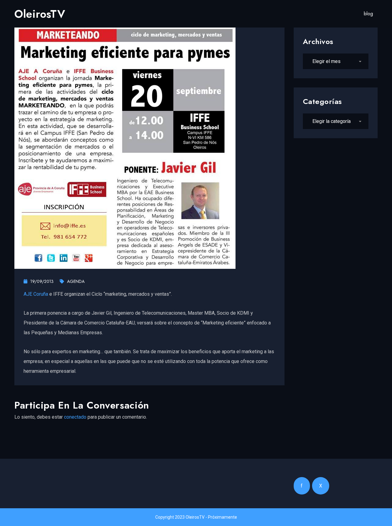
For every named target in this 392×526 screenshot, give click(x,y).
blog (368, 13)
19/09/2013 (42, 281)
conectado (75, 417)
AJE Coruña (36, 294)
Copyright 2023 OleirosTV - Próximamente (196, 517)
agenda (76, 281)
